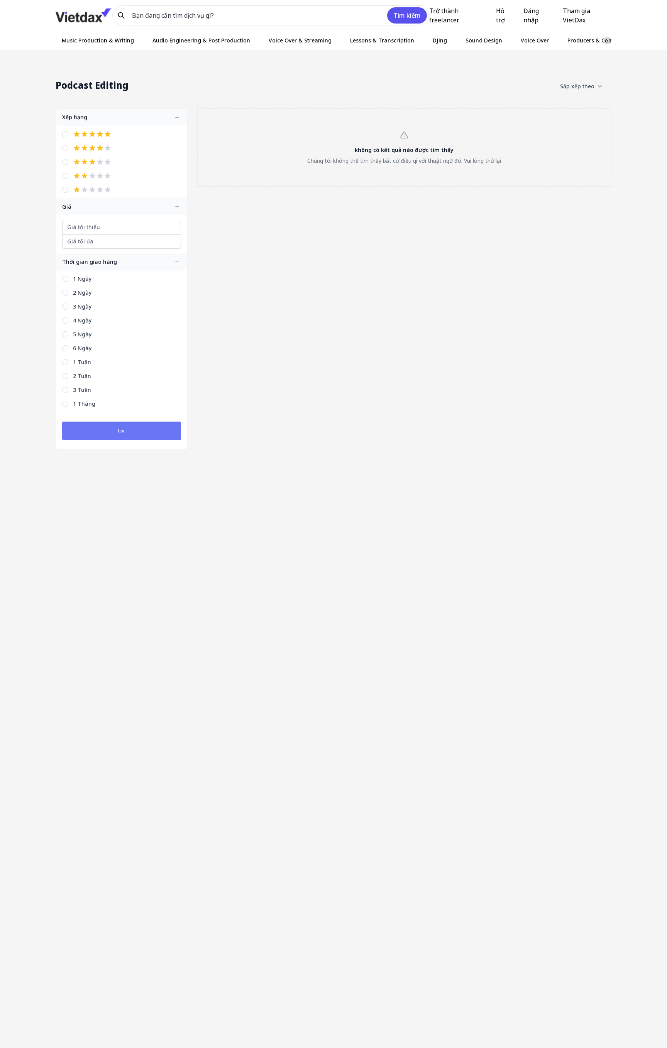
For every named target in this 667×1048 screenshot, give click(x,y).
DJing (440, 40)
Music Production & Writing (98, 40)
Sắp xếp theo (577, 86)
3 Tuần (82, 389)
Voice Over (535, 40)
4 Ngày (82, 320)
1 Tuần (82, 362)
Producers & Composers (599, 40)
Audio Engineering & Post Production (201, 40)
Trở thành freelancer (444, 15)
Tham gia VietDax (576, 15)
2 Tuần (82, 376)
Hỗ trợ (500, 15)
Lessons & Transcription (382, 40)
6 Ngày (82, 348)
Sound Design (484, 40)
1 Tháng (84, 403)
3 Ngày (82, 306)
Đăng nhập (531, 15)
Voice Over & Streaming (300, 40)
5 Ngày (82, 334)
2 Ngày (82, 292)
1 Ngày (82, 278)
